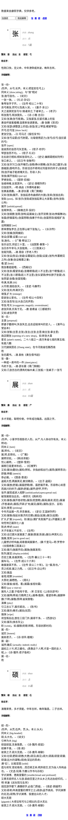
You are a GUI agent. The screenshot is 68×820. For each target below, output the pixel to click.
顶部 (40, 815)
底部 (45, 18)
